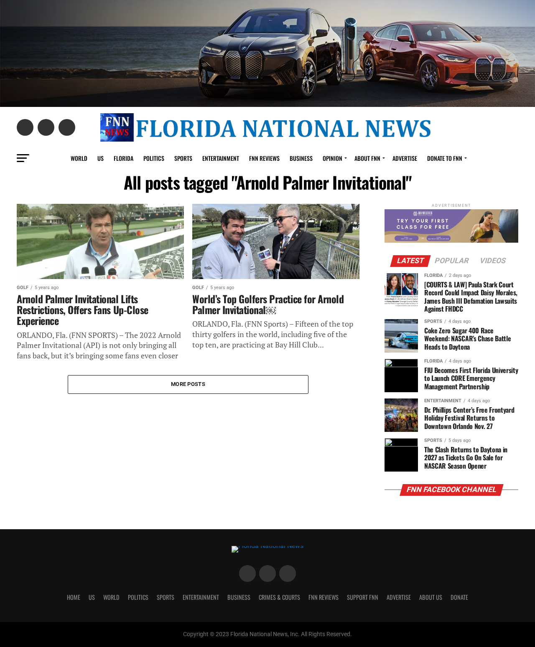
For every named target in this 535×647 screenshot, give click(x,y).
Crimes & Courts (279, 597)
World (79, 158)
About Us (430, 597)
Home (73, 597)
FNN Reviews (323, 597)
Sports (183, 158)
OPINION (332, 158)
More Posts (188, 384)
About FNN (367, 158)
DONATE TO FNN (444, 158)
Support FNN (362, 597)
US (100, 158)
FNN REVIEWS (264, 158)
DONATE (459, 597)
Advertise (404, 158)
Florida (123, 158)
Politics (153, 158)
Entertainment (220, 158)
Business (301, 158)
